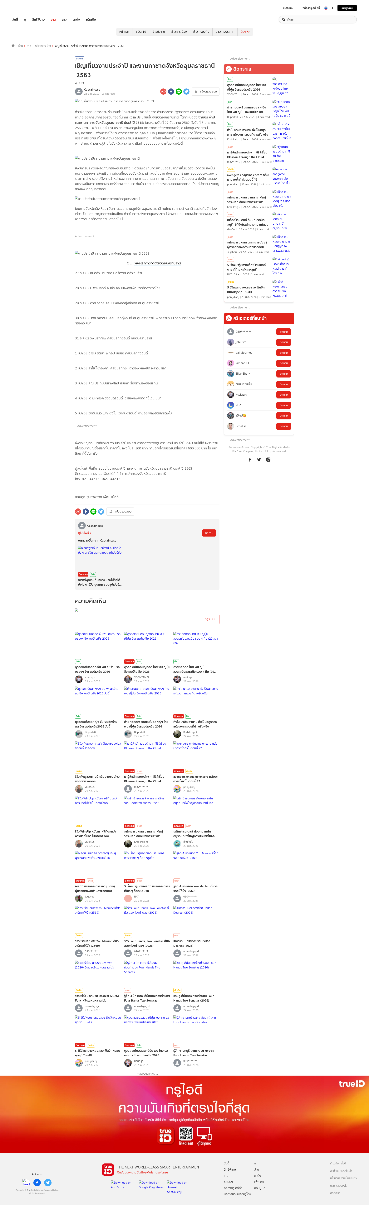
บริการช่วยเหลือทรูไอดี (237, 1194)
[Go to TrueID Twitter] (259, 461)
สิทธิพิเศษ (38, 19)
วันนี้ (15, 19)
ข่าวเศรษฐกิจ (201, 31)
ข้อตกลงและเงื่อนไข (239, 447)
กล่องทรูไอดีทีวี (233, 1188)
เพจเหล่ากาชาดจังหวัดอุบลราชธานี (157, 263)
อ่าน (53, 19)
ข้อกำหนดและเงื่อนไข (341, 1171)
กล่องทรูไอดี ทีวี (311, 8)
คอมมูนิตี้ (259, 1188)
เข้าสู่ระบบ (347, 8)
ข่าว (29, 46)
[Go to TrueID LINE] (268, 461)
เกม (64, 19)
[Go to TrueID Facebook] (250, 461)
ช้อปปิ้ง (228, 1182)
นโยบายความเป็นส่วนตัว (343, 1178)
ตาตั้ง (76, 19)
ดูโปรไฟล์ (83, 533)
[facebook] (37, 1183)
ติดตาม (209, 533)
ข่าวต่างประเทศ (225, 31)
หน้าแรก (124, 31)
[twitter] (48, 1183)
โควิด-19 (140, 31)
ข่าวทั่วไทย (158, 31)
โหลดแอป (288, 8)
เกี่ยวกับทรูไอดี (338, 1164)
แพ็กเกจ (259, 1182)
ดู (25, 19)
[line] (26, 1183)
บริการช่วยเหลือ (338, 1186)
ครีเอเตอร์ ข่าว (43, 46)
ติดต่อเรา (335, 1193)
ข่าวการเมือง (179, 31)
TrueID (23, 8)
